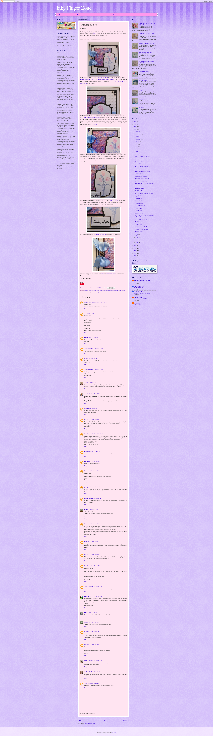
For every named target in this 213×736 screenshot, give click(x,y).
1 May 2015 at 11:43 (97, 596)
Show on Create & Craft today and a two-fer (145, 183)
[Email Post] (104, 288)
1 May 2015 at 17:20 (94, 644)
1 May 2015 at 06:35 (91, 313)
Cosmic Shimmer (93, 290)
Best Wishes (142, 108)
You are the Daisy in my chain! (142, 178)
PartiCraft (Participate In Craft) (142, 280)
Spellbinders (102, 292)
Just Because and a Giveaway (146, 52)
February (138, 240)
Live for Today (138, 210)
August (137, 141)
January (137, 242)
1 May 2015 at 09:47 (94, 524)
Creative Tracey (138, 297)
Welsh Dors (87, 683)
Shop (67, 15)
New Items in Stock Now (141, 219)
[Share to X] (111, 288)
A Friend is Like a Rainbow (141, 229)
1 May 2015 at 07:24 (94, 382)
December (138, 131)
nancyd (86, 337)
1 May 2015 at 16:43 (96, 631)
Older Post (125, 720)
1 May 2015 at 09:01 (94, 471)
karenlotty (87, 451)
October (138, 136)
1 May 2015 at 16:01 (93, 612)
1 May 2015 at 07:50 (92, 408)
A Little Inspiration (138, 287)
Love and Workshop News (141, 181)
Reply (85, 308)
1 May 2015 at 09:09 (95, 487)
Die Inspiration (137, 304)
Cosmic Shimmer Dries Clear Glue (91, 117)
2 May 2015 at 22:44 (95, 683)
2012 (135, 251)
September (138, 139)
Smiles (140, 90)
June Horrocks (88, 587)
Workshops (76, 15)
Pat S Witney (87, 632)
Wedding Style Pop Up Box (141, 227)
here (94, 33)
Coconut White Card (103, 77)
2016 (135, 127)
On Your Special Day (140, 205)
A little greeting (138, 161)
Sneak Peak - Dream (140, 191)
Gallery (94, 15)
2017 (135, 124)
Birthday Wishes (139, 201)
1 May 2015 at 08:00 (98, 434)
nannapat (86, 541)
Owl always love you (144, 71)
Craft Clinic (100, 290)
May (137, 149)
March (137, 237)
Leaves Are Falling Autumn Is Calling (142, 282)
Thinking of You (139, 213)
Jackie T (86, 382)
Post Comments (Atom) (90, 723)
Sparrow (86, 622)
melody (86, 612)
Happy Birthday (139, 173)
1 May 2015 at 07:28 (95, 393)
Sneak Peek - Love (139, 188)
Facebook (104, 15)
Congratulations (139, 164)
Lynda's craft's (88, 660)
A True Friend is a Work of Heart (142, 156)
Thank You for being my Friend (142, 171)
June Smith (87, 394)
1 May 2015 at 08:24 (95, 461)
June (137, 147)
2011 (135, 253)
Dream (136, 151)
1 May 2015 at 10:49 (97, 586)
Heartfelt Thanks (143, 80)
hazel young (87, 461)
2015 (135, 129)
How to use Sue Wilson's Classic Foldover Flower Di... (144, 216)
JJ (85, 313)
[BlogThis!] (109, 288)
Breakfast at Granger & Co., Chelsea (142, 293)
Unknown (86, 419)
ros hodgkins (87, 498)
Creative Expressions (108, 290)
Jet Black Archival (114, 200)
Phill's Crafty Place (139, 286)
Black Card (94, 124)
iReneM (86, 509)
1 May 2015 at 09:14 (96, 498)
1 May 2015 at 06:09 (103, 302)
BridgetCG (87, 358)
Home (61, 15)
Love (136, 159)
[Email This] (107, 288)
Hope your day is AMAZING (140, 298)
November (138, 134)
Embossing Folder (117, 290)
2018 (135, 121)
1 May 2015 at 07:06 (95, 358)
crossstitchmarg (88, 596)
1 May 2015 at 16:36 (94, 622)
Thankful (137, 222)
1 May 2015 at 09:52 (94, 541)
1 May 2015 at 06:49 (93, 337)
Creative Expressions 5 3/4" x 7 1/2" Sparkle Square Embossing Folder (97, 79)
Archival (86, 290)
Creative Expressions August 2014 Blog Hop (147, 23)
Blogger (113, 732)
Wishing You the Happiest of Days (143, 166)
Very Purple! (138, 169)
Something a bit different (141, 176)
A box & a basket (139, 203)
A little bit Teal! (138, 208)
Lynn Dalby (87, 566)
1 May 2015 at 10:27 (95, 565)
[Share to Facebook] (112, 288)
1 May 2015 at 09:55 (94, 554)
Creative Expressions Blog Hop (146, 33)
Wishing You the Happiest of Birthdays (144, 193)
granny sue (87, 487)
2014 (135, 245)
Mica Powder (87, 292)
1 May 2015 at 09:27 (93, 509)
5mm (102, 273)
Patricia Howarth (88, 434)
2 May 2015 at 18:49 (95, 672)
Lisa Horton (137, 303)
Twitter (112, 15)
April (137, 235)
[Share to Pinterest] (114, 288)
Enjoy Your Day (139, 198)
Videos (86, 15)
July (137, 144)
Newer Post (82, 720)
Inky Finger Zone (74, 7)
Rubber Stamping (95, 292)
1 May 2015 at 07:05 (98, 348)
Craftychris (87, 672)
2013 (135, 248)
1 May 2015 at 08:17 (95, 451)
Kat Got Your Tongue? (139, 292)
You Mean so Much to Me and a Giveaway (146, 61)
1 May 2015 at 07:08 (98, 369)
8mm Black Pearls (110, 273)
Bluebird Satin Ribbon (100, 234)
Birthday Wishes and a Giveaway (146, 43)
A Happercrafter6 (88, 349)
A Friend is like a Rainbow (141, 154)
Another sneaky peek (140, 186)
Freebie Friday (142, 99)
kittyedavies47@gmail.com (91, 302)
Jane (85, 408)
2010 (135, 256)
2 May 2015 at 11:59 (97, 660)
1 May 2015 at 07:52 (94, 419)
